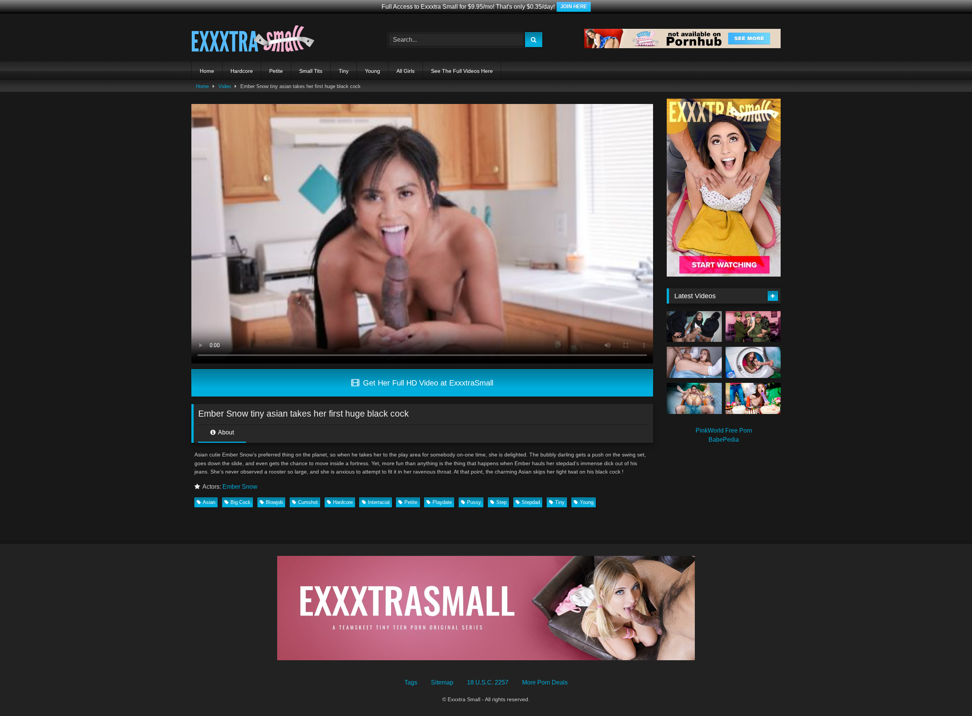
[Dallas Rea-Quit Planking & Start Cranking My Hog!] (694, 362)
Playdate (442, 502)
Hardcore (241, 71)
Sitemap (442, 682)
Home (207, 71)
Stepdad (531, 502)
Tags (410, 682)
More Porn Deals (545, 682)
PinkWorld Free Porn (724, 430)
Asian (209, 502)
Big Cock (240, 502)
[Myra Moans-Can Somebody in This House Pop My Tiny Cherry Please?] (753, 362)
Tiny (344, 71)
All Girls (405, 71)
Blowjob (274, 502)
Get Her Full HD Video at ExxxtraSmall (427, 383)
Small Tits (310, 71)
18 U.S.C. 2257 (487, 682)
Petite (276, 71)
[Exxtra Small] (253, 39)
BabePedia (723, 439)
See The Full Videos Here (462, 71)
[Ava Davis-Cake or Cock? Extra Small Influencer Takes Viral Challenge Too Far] (753, 398)
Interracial (379, 502)
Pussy (474, 502)
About (225, 432)
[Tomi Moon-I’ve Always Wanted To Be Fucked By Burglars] (694, 326)
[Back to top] (948, 693)
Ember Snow (239, 486)
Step (501, 502)
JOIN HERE (573, 6)
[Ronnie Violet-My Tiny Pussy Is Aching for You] (694, 398)
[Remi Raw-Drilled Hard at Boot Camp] (753, 326)
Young (372, 71)
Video (224, 86)
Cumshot (308, 502)
